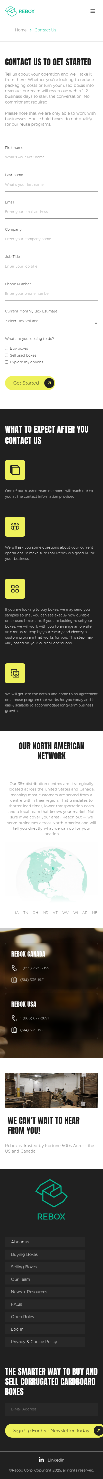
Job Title (12, 257)
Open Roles (22, 1316)
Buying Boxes (24, 1254)
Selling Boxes (24, 1267)
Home (20, 30)
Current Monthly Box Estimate (31, 311)
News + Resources (29, 1291)
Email (9, 202)
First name (14, 148)
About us (20, 1242)
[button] (93, 11)
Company (13, 229)
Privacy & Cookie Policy (34, 1341)
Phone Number (18, 284)
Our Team (20, 1279)
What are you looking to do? (29, 339)
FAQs (16, 1304)
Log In (17, 1329)
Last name (14, 175)
